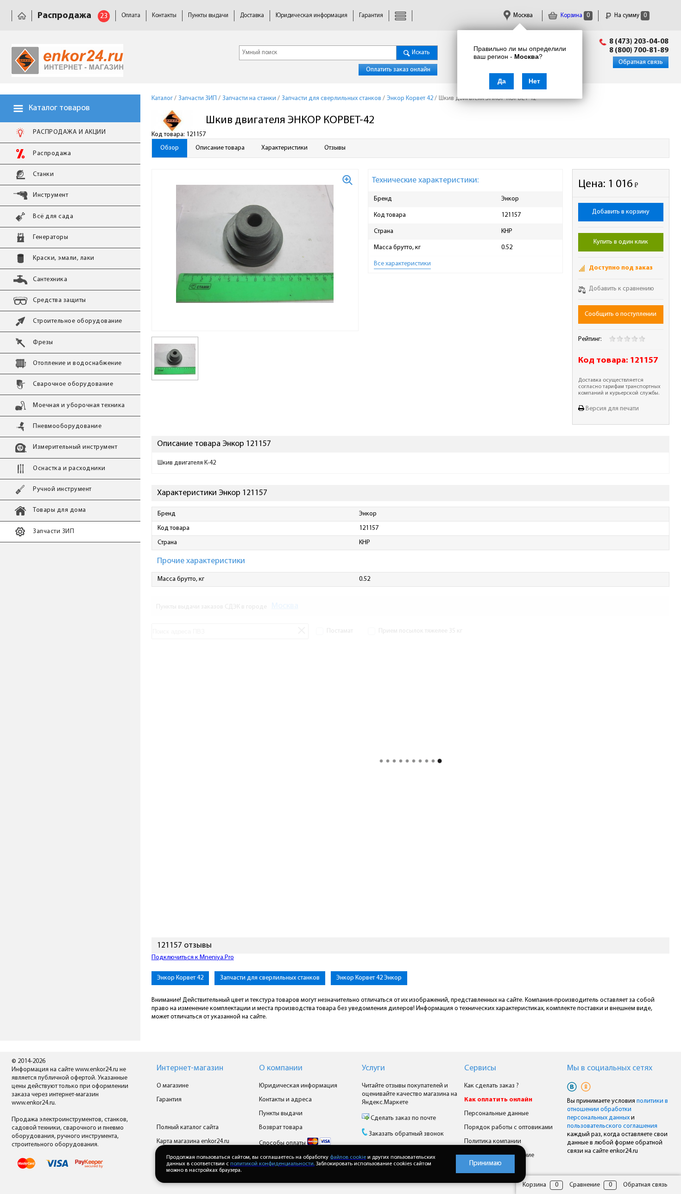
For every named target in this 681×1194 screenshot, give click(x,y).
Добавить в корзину (620, 211)
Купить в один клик (620, 242)
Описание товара (220, 148)
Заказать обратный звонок (406, 1134)
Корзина (574, 16)
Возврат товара (281, 1127)
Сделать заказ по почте (402, 1118)
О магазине (173, 1085)
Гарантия (371, 16)
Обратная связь (640, 62)
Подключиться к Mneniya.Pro (192, 957)
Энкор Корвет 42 (180, 977)
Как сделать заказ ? (491, 1085)
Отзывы (335, 148)
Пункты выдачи (208, 16)
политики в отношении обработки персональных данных (617, 1109)
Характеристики (284, 148)
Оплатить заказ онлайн (398, 69)
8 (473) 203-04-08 (638, 41)
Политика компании (492, 1141)
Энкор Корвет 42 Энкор (369, 977)
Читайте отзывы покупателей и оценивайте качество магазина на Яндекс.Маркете (409, 1094)
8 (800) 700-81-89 (638, 50)
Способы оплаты (283, 1143)
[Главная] (22, 15)
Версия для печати (612, 408)
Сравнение (584, 1184)
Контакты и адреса (285, 1099)
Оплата (130, 16)
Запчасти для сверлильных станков (270, 977)
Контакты (164, 16)
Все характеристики (402, 263)
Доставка (252, 16)
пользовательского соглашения (612, 1126)
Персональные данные (496, 1113)
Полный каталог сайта (188, 1127)
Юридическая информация (311, 16)
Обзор (169, 148)
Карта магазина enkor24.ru (193, 1141)
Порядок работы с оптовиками (508, 1127)
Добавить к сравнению (620, 288)
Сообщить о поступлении (620, 314)
